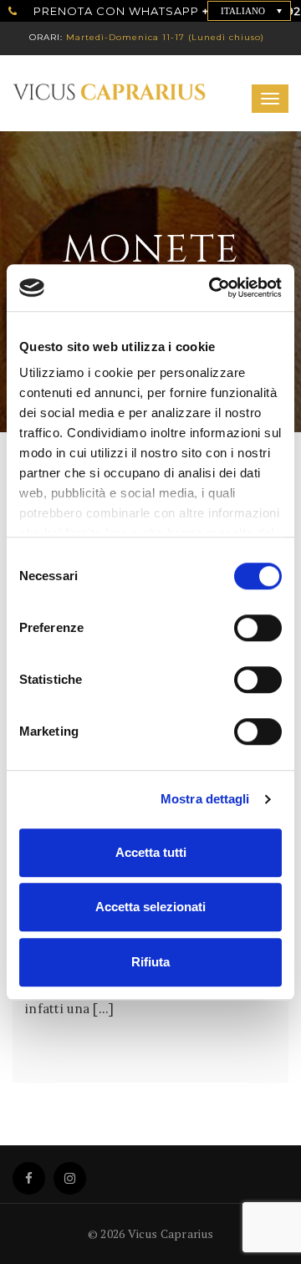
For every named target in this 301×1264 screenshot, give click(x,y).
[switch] (242, 620)
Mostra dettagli (205, 799)
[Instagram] (70, 1178)
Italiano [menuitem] (243, 11)
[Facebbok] (29, 1178)
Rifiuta (150, 962)
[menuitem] (249, 11)
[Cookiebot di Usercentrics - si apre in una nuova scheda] (212, 287)
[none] (249, 11)
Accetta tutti (150, 852)
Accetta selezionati (150, 907)
